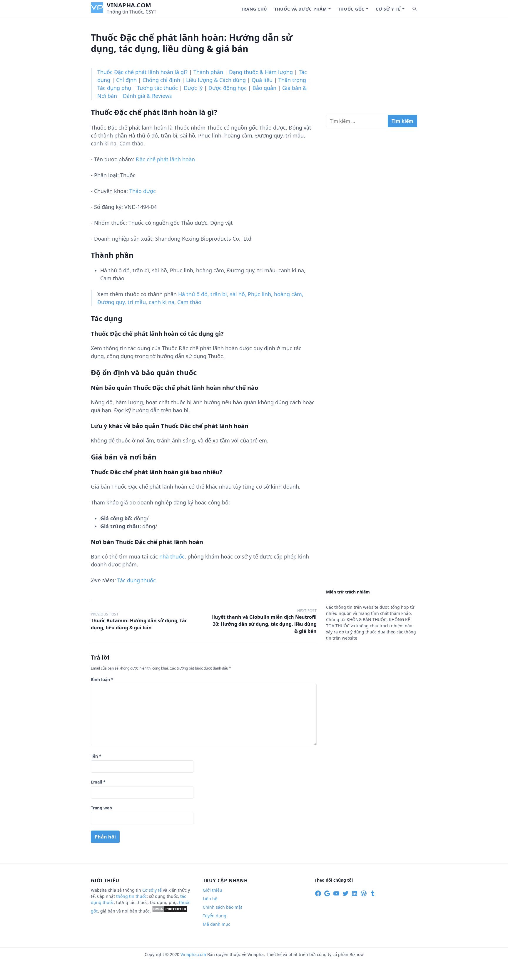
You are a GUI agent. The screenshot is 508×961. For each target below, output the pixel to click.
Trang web (101, 808)
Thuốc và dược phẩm (300, 9)
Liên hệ (210, 898)
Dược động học (227, 87)
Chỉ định (126, 79)
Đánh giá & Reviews (147, 95)
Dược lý (193, 87)
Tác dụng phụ (114, 87)
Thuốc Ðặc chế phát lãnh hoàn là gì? (142, 72)
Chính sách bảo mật (222, 907)
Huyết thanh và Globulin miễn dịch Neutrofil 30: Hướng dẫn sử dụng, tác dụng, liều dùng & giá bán (264, 624)
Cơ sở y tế (388, 9)
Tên (96, 756)
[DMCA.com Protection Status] (170, 911)
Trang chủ (254, 9)
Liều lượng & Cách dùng (216, 79)
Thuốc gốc (351, 9)
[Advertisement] (371, 68)
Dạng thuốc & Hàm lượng (261, 72)
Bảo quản (264, 87)
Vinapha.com (129, 5)
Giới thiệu (212, 890)
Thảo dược (142, 190)
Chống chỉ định (161, 79)
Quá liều (262, 79)
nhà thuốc (172, 556)
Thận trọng (292, 79)
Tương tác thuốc (157, 87)
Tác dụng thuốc (136, 580)
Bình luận (102, 679)
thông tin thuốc (131, 896)
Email (98, 782)
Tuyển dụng (214, 915)
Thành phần (208, 72)
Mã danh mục (216, 924)
